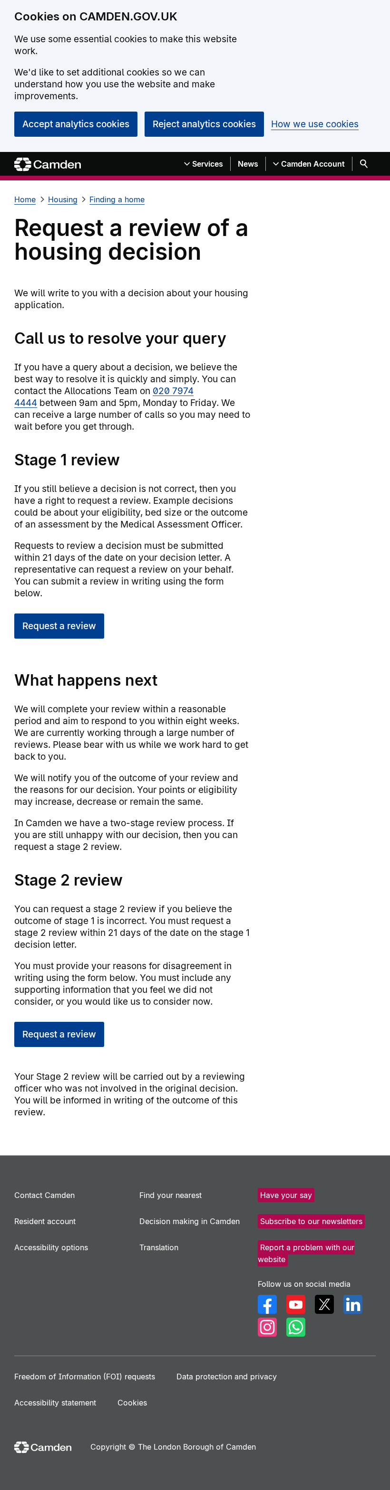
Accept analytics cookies (75, 124)
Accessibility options (51, 1247)
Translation (158, 1247)
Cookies (132, 1402)
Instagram (267, 1327)
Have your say (286, 1195)
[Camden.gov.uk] (47, 164)
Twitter (324, 1304)
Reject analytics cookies (204, 124)
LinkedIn (352, 1304)
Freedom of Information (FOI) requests (84, 1376)
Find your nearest (170, 1195)
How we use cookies (315, 124)
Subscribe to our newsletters (311, 1221)
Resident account (45, 1221)
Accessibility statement (55, 1402)
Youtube (295, 1304)
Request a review (59, 626)
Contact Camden (44, 1195)
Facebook (267, 1304)
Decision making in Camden (189, 1221)
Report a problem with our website (306, 1253)
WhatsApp (295, 1327)
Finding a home (117, 199)
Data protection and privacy (226, 1376)
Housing (63, 199)
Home (25, 199)
